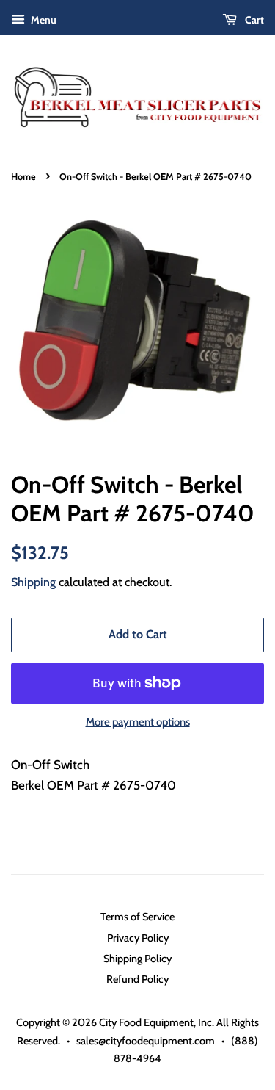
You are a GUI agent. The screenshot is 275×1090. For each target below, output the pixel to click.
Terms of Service (137, 916)
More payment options (138, 722)
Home (23, 176)
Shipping (33, 582)
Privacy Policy (138, 938)
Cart (253, 19)
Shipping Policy (137, 958)
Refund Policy (137, 979)
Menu (42, 19)
